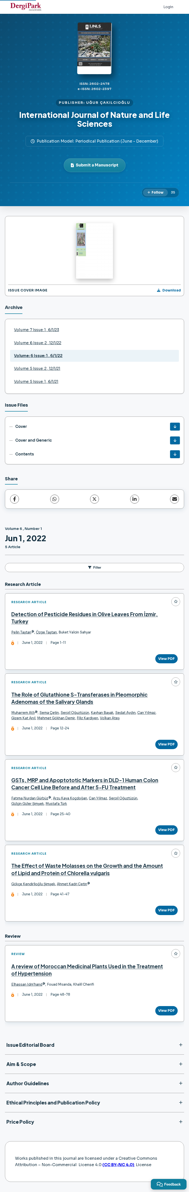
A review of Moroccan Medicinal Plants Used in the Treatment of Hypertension (87, 970)
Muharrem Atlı (23, 713)
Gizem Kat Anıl (23, 718)
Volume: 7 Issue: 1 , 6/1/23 (36, 329)
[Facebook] (14, 499)
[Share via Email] (174, 499)
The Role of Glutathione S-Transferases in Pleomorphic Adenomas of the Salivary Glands (79, 698)
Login (168, 7)
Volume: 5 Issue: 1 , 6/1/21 (36, 381)
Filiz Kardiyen (87, 718)
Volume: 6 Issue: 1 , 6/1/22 (38, 355)
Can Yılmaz (146, 713)
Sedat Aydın (125, 713)
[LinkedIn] (134, 499)
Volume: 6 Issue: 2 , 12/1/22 (37, 343)
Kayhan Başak (102, 713)
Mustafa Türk (56, 804)
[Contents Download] (175, 454)
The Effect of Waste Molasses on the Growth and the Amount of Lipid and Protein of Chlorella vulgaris (87, 869)
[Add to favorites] (175, 601)
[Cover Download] (175, 427)
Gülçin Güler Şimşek (27, 804)
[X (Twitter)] (94, 499)
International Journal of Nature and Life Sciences (94, 119)
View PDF (166, 659)
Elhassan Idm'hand (26, 984)
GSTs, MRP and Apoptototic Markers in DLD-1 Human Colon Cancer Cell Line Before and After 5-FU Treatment (84, 784)
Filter (97, 567)
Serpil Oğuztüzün (75, 713)
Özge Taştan (46, 632)
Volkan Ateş (110, 718)
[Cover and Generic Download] (175, 440)
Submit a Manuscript (97, 165)
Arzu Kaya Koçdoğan (70, 798)
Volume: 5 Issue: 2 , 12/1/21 (37, 368)
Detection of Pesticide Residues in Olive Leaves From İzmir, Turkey (84, 618)
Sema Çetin (49, 713)
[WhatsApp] (54, 499)
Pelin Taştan (21, 632)
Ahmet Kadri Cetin (72, 884)
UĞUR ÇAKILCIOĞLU (108, 103)
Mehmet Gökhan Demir (56, 718)
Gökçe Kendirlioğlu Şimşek (33, 884)
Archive (13, 307)
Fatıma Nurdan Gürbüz (29, 798)
